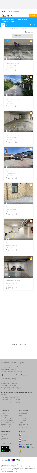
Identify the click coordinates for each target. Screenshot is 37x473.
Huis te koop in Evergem (8, 381)
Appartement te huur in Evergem (10, 366)
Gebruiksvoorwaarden (6, 466)
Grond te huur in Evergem (8, 369)
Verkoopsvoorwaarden (18, 468)
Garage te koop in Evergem (9, 383)
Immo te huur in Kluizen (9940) (10, 401)
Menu (34, 15)
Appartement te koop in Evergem (10, 380)
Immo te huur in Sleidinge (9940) (10, 402)
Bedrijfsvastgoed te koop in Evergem (11, 387)
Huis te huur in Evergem (7, 367)
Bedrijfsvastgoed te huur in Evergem (11, 371)
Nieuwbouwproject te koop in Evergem (12, 389)
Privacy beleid (24, 466)
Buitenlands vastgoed (13, 11)
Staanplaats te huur (13, 63)
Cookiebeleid (16, 466)
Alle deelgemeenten (17, 469)
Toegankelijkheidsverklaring (8, 471)
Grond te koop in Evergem (8, 385)
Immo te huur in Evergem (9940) (10, 399)
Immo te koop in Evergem (8, 378)
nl (34, 11)
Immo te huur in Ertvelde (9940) (10, 397)
